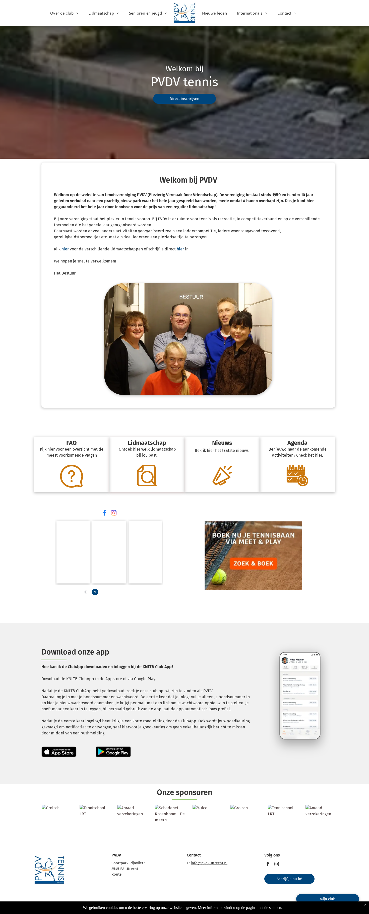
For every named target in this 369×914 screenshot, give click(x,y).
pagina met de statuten (263, 907)
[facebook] (105, 513)
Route (116, 874)
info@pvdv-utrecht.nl (209, 863)
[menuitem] (64, 13)
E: (188, 863)
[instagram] (114, 513)
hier (65, 249)
